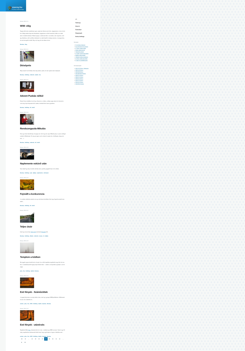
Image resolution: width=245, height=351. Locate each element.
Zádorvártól (33, 232)
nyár (31, 172)
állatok (31, 236)
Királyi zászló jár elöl (80, 50)
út (43, 236)
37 (43, 339)
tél (30, 107)
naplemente (40, 172)
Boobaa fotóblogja (79, 36)
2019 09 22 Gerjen (79, 84)
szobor (22, 303)
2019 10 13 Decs (79, 82)
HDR (31, 303)
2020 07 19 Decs (79, 75)
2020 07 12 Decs (79, 77)
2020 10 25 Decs (79, 70)
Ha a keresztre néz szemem (81, 46)
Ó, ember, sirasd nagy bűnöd (81, 53)
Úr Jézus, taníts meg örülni (81, 58)
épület (36, 74)
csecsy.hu (17, 7)
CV (76, 19)
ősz (40, 74)
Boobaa (22, 44)
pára (21, 271)
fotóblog (27, 74)
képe (29, 330)
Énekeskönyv (78, 29)
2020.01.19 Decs (79, 78)
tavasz (40, 236)
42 (60, 339)
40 (53, 339)
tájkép (34, 172)
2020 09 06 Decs (79, 71)
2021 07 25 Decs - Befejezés (81, 68)
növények (46, 172)
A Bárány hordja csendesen (81, 57)
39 (50, 339)
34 (33, 339)
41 (57, 339)
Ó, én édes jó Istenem (80, 45)
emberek (32, 74)
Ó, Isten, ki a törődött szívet (81, 60)
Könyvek (77, 26)
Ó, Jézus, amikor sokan (80, 48)
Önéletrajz (78, 23)
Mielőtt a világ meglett (80, 55)
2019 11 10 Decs (79, 80)
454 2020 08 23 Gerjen (80, 73)
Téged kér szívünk (79, 51)
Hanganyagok (78, 33)
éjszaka (44, 303)
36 (39, 339)
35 (36, 339)
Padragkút (43, 232)
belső (33, 107)
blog (26, 44)
